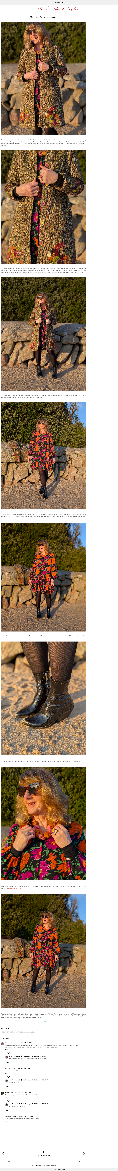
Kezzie (7, 1092)
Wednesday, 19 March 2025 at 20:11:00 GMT (35, 1056)
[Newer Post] (3, 1152)
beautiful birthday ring (15, 888)
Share (4, 1035)
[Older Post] (84, 1152)
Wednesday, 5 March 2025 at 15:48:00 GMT (21, 1043)
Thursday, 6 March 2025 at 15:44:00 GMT (19, 1068)
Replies (9, 1053)
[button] (59, 2)
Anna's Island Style (59, 9)
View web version (43, 1156)
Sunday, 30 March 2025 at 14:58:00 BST (23, 1116)
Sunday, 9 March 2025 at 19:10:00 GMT (20, 1092)
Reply (6, 1049)
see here (11, 516)
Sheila (7, 1043)
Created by (59, 1169)
